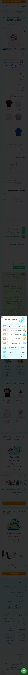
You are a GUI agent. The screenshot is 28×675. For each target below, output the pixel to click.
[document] (14, 337)
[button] (2, 317)
